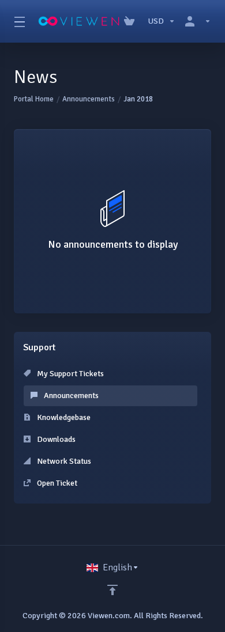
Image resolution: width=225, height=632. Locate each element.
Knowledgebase (63, 417)
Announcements (88, 99)
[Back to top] (112, 590)
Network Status (63, 461)
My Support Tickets (69, 374)
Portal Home (34, 99)
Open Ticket (56, 483)
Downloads (55, 439)
